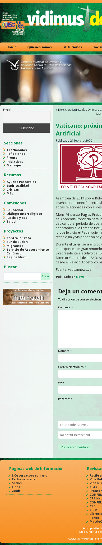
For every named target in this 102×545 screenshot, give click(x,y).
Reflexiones (16, 154)
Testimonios (17, 150)
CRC (92, 506)
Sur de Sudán (17, 242)
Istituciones (72, 47)
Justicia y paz (17, 217)
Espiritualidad (18, 185)
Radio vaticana (23, 479)
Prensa (12, 157)
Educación (15, 210)
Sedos (17, 483)
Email (7, 109)
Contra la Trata (19, 238)
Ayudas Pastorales (21, 182)
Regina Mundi (17, 257)
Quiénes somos (39, 47)
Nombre (65, 351)
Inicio (12, 47)
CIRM (93, 510)
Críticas (13, 189)
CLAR (93, 487)
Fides (16, 487)
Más (10, 193)
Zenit (16, 491)
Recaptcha (65, 399)
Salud (11, 221)
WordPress (87, 538)
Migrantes (15, 246)
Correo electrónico (72, 367)
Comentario (66, 307)
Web (61, 383)
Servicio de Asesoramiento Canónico (28, 251)
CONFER (96, 494)
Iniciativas (15, 161)
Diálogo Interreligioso (24, 213)
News (80, 277)
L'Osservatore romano (29, 475)
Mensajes (14, 165)
